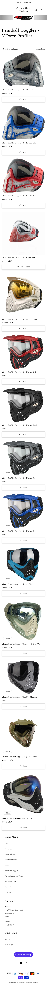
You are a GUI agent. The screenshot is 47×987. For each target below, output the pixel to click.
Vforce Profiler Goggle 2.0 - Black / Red (19, 372)
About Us (8, 849)
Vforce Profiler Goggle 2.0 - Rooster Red (19, 196)
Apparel (7, 887)
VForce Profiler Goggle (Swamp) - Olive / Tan (21, 644)
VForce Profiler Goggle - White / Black (18, 818)
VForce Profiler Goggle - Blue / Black (18, 584)
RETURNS (9, 945)
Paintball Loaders (11, 860)
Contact (8, 892)
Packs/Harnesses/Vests (14, 876)
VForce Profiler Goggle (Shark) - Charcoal (19, 697)
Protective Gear (11, 881)
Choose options (23, 267)
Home (7, 843)
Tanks (7, 865)
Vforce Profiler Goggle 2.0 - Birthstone (18, 257)
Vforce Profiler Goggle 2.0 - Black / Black (19, 425)
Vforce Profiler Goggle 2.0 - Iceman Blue (19, 143)
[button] (4, 10)
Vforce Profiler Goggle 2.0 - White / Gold (19, 319)
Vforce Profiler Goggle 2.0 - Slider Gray (19, 90)
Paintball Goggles (11, 870)
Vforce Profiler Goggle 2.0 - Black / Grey (19, 478)
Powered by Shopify (32, 982)
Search (7, 939)
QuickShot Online (19, 982)
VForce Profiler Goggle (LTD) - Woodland (19, 757)
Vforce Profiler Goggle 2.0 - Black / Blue (19, 531)
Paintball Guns (10, 854)
